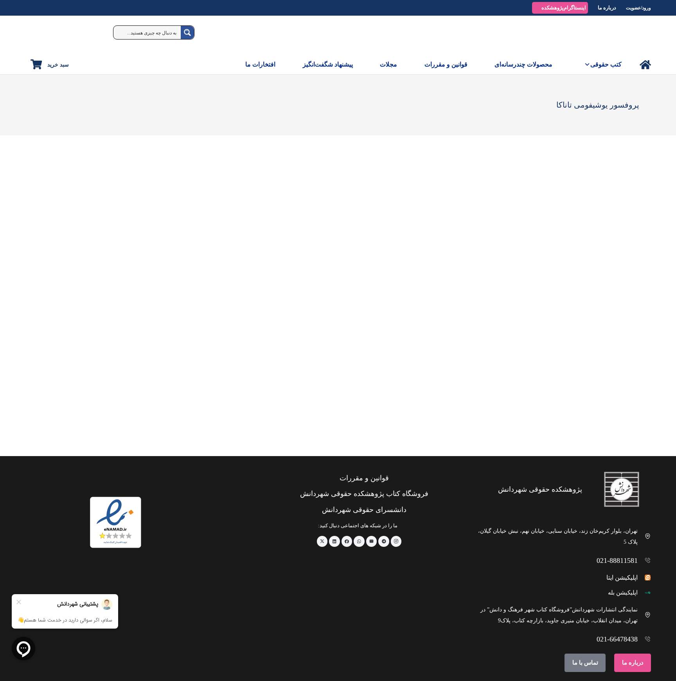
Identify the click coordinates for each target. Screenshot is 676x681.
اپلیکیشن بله (623, 592)
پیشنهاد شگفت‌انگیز (328, 64)
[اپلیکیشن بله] (644, 592)
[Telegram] (383, 541)
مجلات (388, 64)
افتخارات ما (260, 64)
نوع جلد (633, 188)
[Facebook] (347, 541)
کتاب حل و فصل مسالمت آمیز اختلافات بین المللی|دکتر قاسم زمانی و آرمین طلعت (585, 422)
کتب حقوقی (606, 64)
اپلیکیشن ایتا (622, 577)
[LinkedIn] (334, 541)
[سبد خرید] (36, 64)
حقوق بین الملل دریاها (491, 419)
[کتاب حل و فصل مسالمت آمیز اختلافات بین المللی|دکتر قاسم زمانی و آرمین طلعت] (585, 339)
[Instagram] (396, 541)
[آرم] (633, 35)
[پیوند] (645, 64)
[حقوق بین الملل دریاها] (461, 339)
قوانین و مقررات (445, 64)
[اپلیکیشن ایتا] (644, 577)
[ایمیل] (371, 541)
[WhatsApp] (359, 541)
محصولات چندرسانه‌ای (523, 64)
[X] (322, 541)
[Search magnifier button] (187, 32)
